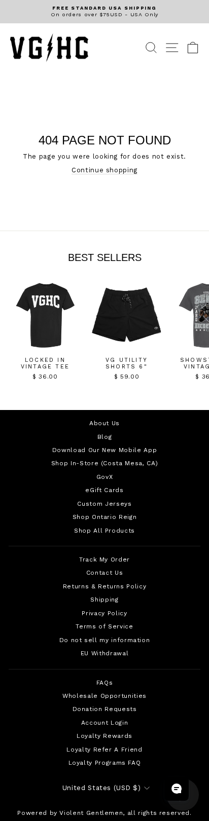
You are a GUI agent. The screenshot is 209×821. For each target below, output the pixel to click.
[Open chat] (176, 788)
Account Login (104, 722)
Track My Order (104, 559)
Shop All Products (104, 530)
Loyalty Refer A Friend (104, 749)
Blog (104, 436)
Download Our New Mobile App (104, 450)
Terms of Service (104, 626)
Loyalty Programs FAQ (104, 762)
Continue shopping (104, 170)
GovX (104, 476)
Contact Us (104, 572)
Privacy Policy (104, 613)
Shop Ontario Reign (105, 516)
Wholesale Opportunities (104, 695)
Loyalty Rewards (104, 735)
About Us (104, 423)
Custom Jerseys (104, 503)
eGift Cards (104, 490)
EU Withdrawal (104, 653)
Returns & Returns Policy (104, 586)
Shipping (104, 599)
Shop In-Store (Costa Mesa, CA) (104, 463)
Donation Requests (105, 709)
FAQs (104, 682)
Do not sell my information (104, 640)
